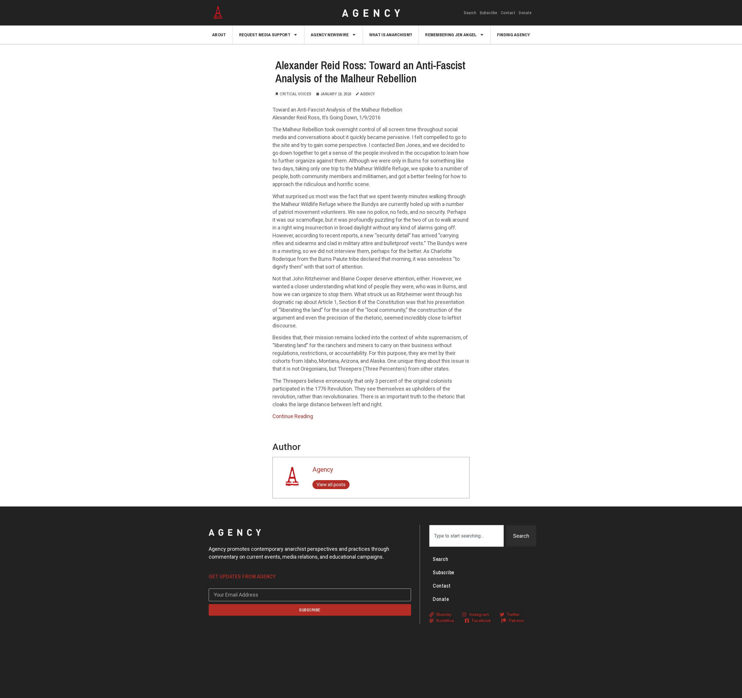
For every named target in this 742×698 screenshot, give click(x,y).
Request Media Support (264, 35)
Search (470, 12)
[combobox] (466, 536)
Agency (322, 469)
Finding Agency (513, 35)
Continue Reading (292, 416)
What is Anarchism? (390, 35)
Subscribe (488, 12)
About (219, 35)
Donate (525, 12)
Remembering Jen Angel (451, 35)
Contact (508, 12)
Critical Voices (296, 93)
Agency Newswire (330, 35)
